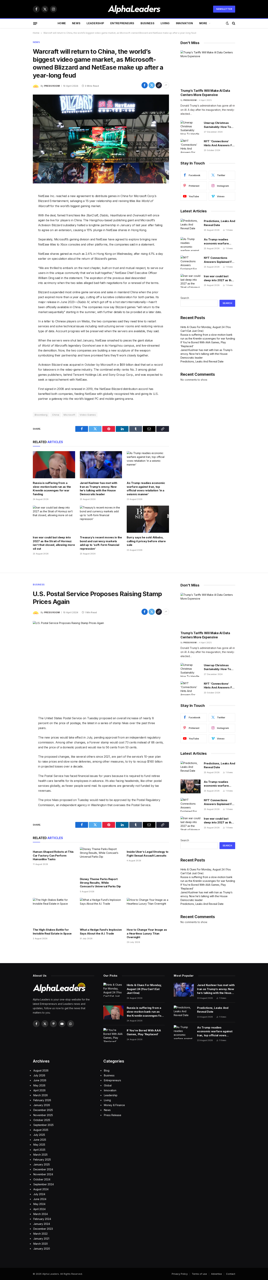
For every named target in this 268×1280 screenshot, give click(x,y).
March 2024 (40, 1214)
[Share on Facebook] (144, 85)
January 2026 (41, 1105)
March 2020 (40, 1243)
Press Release (112, 1115)
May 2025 (39, 1144)
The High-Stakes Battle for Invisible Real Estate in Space (52, 931)
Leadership (95, 23)
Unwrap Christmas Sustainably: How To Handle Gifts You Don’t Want (219, 125)
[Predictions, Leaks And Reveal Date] (190, 226)
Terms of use (199, 1273)
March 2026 (40, 1095)
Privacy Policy (180, 1273)
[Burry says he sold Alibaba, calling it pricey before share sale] (148, 519)
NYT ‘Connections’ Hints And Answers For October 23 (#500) (219, 143)
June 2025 (39, 1139)
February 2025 (42, 1159)
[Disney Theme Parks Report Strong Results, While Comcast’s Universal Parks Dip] (101, 860)
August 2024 (40, 1189)
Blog (106, 1070)
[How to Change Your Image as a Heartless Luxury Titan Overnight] (148, 911)
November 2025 (43, 1115)
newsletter (224, 9)
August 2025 (40, 1129)
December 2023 (43, 1228)
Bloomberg (41, 414)
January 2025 (41, 1164)
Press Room (52, 86)
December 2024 (43, 1169)
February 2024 (42, 1218)
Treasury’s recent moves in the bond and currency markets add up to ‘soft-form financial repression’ (101, 543)
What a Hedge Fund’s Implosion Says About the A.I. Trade (101, 931)
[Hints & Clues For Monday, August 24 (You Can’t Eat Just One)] (113, 990)
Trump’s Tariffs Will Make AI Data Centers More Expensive (205, 93)
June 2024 (39, 1199)
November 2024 (43, 1174)
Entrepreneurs (122, 23)
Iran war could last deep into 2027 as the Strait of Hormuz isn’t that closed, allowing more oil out (54, 543)
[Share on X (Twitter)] (152, 85)
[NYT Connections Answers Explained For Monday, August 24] (190, 262)
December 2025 (43, 1110)
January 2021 (41, 1238)
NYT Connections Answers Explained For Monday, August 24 (219, 260)
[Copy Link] (159, 85)
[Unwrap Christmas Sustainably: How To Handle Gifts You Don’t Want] (190, 127)
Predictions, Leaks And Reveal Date (219, 223)
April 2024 (39, 1209)
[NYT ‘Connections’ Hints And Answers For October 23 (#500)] (190, 146)
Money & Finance (114, 1105)
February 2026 (42, 1100)
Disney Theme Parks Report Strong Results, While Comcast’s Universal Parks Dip (100, 882)
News (76, 23)
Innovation (184, 23)
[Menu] (35, 23)
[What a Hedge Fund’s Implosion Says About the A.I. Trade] (101, 911)
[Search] (233, 23)
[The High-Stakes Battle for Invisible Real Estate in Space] (54, 911)
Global (108, 1085)
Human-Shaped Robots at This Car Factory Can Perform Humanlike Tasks (53, 855)
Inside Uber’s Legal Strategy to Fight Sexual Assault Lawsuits (147, 853)
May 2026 (39, 1085)
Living (165, 23)
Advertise (216, 1273)
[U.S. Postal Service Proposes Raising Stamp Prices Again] (101, 665)
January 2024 (41, 1223)
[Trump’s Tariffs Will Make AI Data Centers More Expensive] (207, 68)
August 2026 (40, 1070)
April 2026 (39, 1090)
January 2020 (41, 1248)
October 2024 (41, 1179)
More (203, 23)
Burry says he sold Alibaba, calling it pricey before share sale (146, 541)
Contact (230, 1273)
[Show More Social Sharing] (166, 85)
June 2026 (39, 1080)
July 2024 (39, 1194)
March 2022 (40, 1233)
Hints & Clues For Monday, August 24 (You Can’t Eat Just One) (144, 989)
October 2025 (41, 1120)
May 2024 (39, 1204)
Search (184, 297)
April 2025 (39, 1149)
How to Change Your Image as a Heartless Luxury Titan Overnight (147, 933)
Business (147, 23)
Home (62, 23)
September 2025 (43, 1124)
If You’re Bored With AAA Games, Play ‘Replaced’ (144, 1032)
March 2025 (40, 1154)
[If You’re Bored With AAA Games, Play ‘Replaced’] (113, 1035)
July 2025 (39, 1134)
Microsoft (69, 414)
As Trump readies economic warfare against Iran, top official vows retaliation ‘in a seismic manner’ (146, 488)
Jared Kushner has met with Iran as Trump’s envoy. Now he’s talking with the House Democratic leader (98, 488)
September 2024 (43, 1184)
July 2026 (39, 1075)
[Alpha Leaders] (134, 9)
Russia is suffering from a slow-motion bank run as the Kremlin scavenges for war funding (52, 488)
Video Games (88, 414)
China (55, 414)
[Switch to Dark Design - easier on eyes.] (227, 23)
